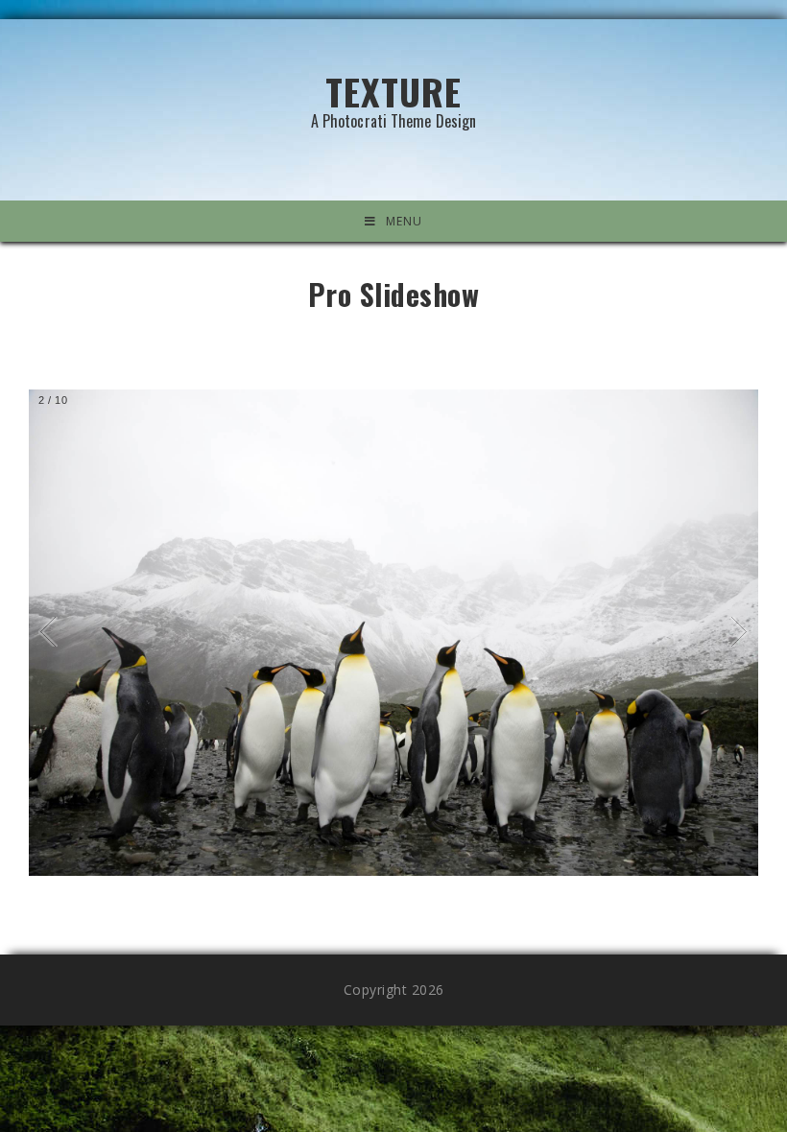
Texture (394, 96)
